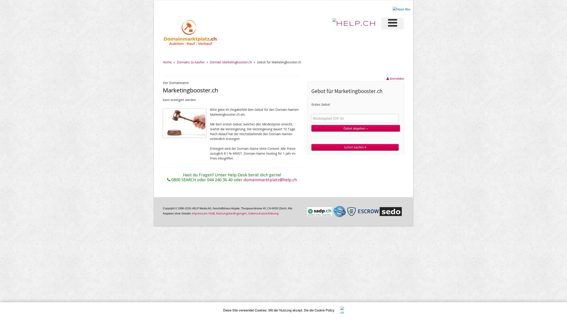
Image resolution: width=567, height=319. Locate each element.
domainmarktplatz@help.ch (270, 179)
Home (167, 62)
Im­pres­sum (199, 213)
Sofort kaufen (354, 147)
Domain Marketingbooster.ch (231, 62)
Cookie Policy (324, 310)
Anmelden (396, 78)
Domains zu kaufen (191, 62)
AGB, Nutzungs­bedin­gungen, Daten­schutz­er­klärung (243, 213)
